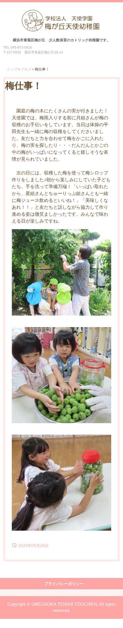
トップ (12, 69)
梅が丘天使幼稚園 (62, 17)
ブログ (26, 69)
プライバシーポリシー (64, 583)
